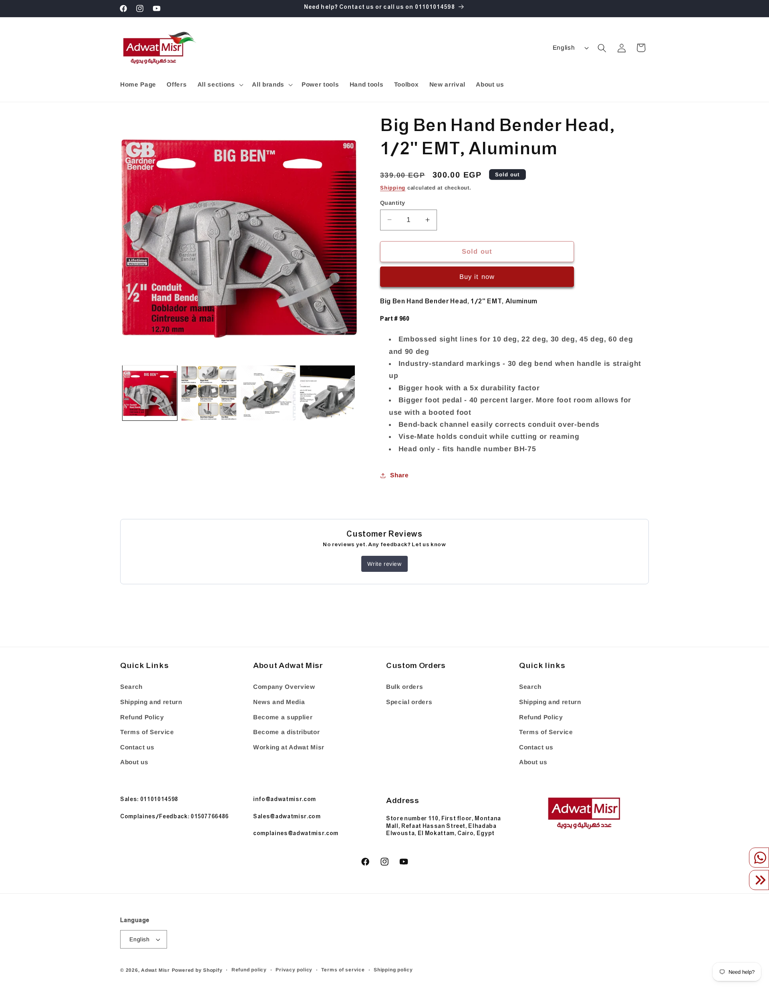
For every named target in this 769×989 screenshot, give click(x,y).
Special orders (409, 701)
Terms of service (342, 970)
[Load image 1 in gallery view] (150, 392)
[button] (219, 84)
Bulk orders (404, 687)
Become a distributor (286, 732)
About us (134, 762)
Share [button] (399, 475)
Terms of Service (147, 732)
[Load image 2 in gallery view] (208, 392)
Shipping (392, 187)
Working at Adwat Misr (288, 747)
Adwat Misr (155, 970)
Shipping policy (393, 970)
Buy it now (477, 276)
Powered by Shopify (197, 970)
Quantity (392, 202)
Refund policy (249, 970)
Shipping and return (151, 701)
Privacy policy (294, 970)
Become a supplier (282, 717)
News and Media (279, 701)
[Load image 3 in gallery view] (268, 392)
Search (131, 687)
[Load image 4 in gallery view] (327, 392)
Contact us (137, 747)
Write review (384, 564)
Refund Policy (142, 717)
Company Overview (284, 687)
